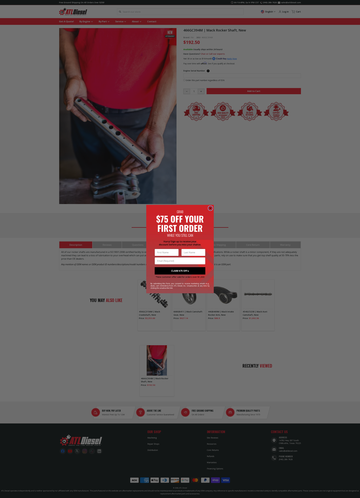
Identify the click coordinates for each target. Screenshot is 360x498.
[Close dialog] (210, 208)
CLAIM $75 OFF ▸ (180, 270)
